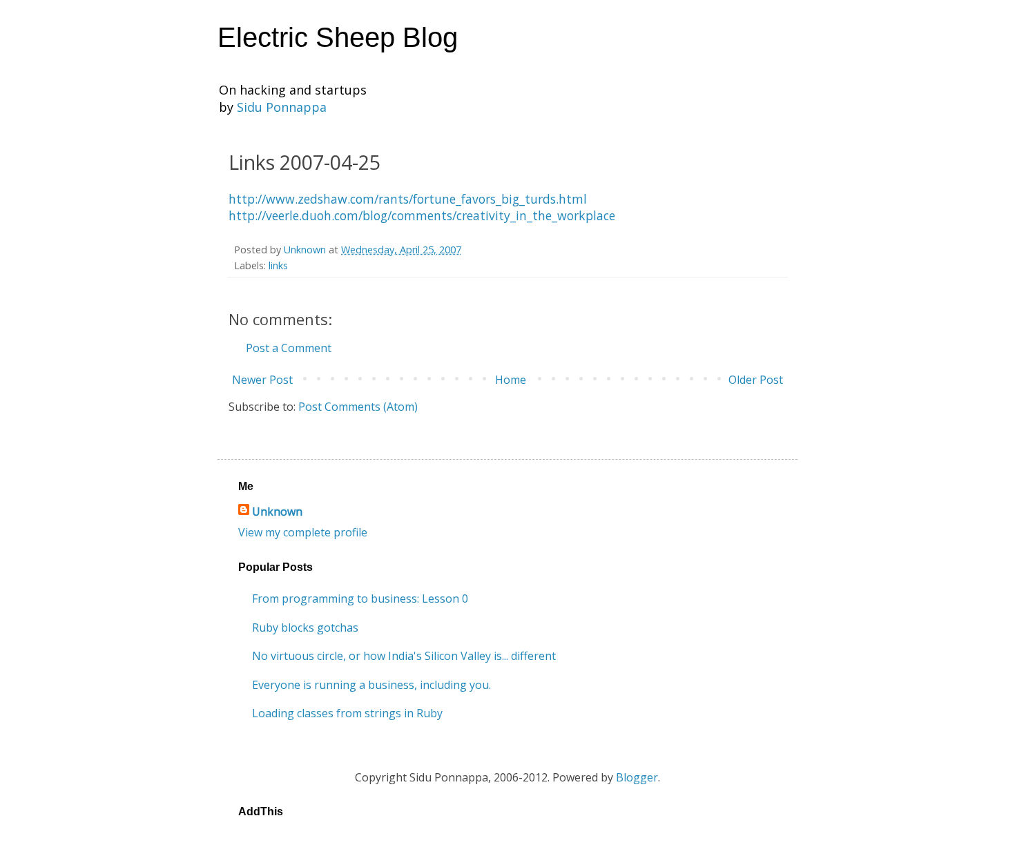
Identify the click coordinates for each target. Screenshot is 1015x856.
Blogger (637, 777)
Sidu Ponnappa (282, 107)
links (278, 265)
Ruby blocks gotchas (305, 627)
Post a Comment (288, 348)
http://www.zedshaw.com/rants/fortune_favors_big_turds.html (408, 199)
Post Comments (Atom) (358, 406)
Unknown (277, 511)
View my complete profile (302, 532)
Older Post (755, 379)
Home (510, 379)
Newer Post (262, 379)
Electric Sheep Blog (338, 37)
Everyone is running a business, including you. (371, 684)
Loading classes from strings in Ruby (347, 713)
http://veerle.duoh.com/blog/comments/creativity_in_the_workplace (422, 215)
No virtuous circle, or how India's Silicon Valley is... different (404, 655)
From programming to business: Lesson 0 (360, 598)
